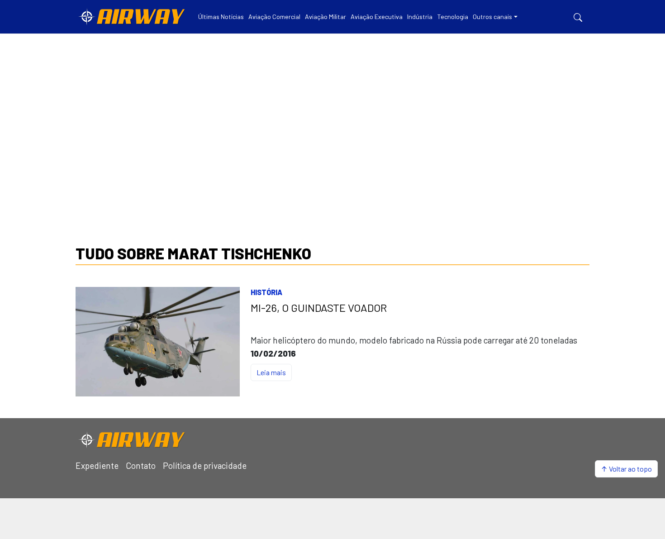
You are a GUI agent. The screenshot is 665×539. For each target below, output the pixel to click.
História (266, 292)
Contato (141, 465)
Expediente (97, 465)
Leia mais (271, 372)
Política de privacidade (205, 465)
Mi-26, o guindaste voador (319, 307)
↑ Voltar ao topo (626, 468)
